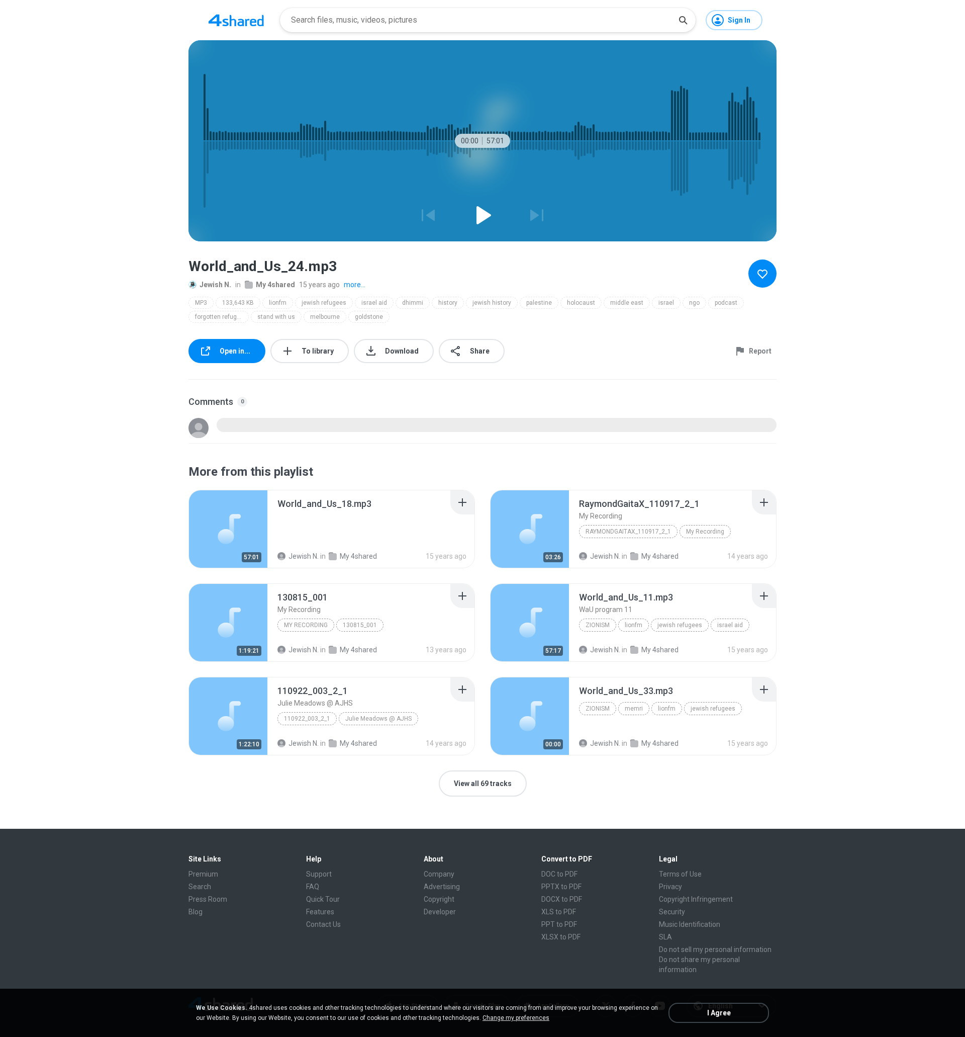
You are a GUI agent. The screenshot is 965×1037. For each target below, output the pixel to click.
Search (199, 887)
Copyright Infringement (696, 899)
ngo (694, 302)
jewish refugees (324, 302)
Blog (195, 912)
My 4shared (275, 285)
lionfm (277, 302)
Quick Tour (323, 899)
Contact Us (323, 924)
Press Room (207, 899)
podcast (726, 302)
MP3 (201, 302)
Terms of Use (680, 874)
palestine (539, 302)
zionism (598, 625)
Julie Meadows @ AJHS (378, 718)
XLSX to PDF (561, 937)
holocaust (581, 302)
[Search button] (683, 20)
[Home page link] (236, 20)
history (447, 302)
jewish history (491, 302)
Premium (203, 874)
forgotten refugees (221, 316)
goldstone (369, 316)
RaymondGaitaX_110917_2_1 (628, 531)
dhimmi (412, 302)
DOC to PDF (559, 874)
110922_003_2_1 (307, 718)
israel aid (374, 302)
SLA (665, 937)
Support (319, 874)
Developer (440, 912)
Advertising (442, 887)
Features (320, 912)
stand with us (276, 316)
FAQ (312, 887)
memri (634, 708)
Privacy (670, 887)
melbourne (325, 316)
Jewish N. (215, 285)
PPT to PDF (559, 924)
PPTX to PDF (561, 887)
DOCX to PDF (561, 899)
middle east (626, 302)
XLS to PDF (558, 912)
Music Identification (689, 924)
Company (439, 874)
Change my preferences (515, 1017)
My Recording (705, 531)
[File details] (228, 529)
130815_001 (360, 625)
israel (666, 302)
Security (672, 912)
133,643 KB (238, 302)
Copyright (439, 899)
